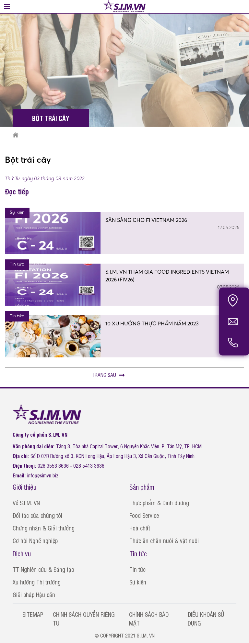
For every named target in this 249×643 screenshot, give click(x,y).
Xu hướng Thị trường (37, 582)
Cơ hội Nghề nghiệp (35, 540)
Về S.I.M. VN (26, 503)
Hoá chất (139, 528)
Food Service (144, 515)
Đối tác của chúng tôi (37, 515)
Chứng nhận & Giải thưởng (44, 528)
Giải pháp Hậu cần (34, 594)
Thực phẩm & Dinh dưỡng (159, 503)
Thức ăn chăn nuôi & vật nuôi (164, 540)
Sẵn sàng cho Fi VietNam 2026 (146, 220)
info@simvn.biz (42, 475)
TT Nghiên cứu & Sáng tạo (43, 569)
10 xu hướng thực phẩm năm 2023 (152, 323)
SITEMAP (32, 614)
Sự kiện (137, 582)
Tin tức (137, 569)
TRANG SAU (104, 374)
